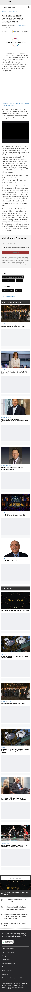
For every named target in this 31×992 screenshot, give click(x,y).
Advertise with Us (7, 970)
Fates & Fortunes (13, 11)
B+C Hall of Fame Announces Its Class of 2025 (14, 901)
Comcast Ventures (8, 281)
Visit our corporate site (14, 936)
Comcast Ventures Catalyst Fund (12, 277)
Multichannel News (19, 25)
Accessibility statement (8, 963)
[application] (15, 130)
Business (4, 11)
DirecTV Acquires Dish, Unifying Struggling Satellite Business (14, 908)
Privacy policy (5, 956)
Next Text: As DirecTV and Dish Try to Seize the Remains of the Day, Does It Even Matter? (15, 916)
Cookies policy (6, 959)
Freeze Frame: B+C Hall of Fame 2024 (14, 925)
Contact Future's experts (8, 952)
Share (5, 31)
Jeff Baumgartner (8, 25)
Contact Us (5, 974)
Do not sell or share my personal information (14, 978)
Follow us (17, 31)
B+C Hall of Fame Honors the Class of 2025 (15, 894)
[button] (2, 7)
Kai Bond (19, 281)
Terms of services (21, 257)
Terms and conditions (8, 948)
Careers (4, 967)
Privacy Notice (23, 259)
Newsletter (26, 31)
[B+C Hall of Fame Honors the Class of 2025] (15, 888)
